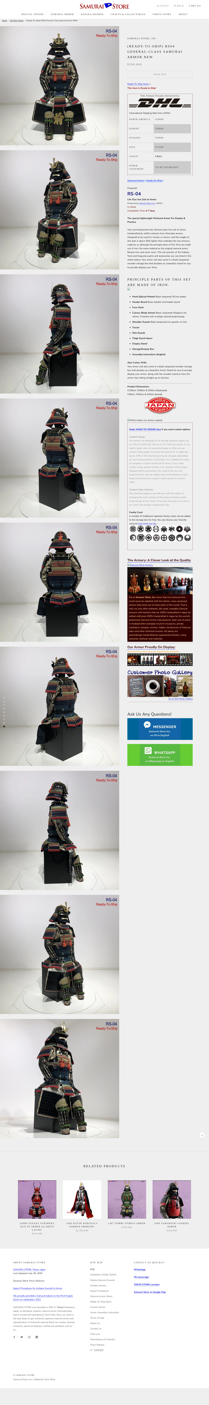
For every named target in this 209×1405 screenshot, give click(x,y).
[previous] (10, 1204)
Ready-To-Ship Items (138, 84)
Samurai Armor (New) (101, 1296)
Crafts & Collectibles (128, 14)
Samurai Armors (135, 180)
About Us (95, 1323)
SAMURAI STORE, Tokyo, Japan (29, 1269)
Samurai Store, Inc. (147, 203)
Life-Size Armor (17, 20)
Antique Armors (98, 1285)
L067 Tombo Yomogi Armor (126, 1223)
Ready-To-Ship (154, 180)
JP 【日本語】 (97, 1350)
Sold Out (159, 74)
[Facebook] (14, 1337)
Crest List (95, 1334)
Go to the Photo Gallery (180, 698)
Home (4, 20)
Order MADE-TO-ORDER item (145, 429)
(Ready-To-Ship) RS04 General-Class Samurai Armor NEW (52, 20)
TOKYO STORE (162, 14)
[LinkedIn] (37, 1337)
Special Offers (32, 14)
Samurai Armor (62, 14)
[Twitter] (22, 1337)
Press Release (97, 1344)
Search (179, 6)
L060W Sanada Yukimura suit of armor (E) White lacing (37, 1226)
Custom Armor (97, 1307)
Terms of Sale (97, 1317)
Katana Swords (92, 14)
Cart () (195, 6)
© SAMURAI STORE (24, 1375)
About (183, 14)
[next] (198, 1204)
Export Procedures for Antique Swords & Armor (37, 1288)
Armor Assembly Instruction (104, 1312)
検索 (92, 1269)
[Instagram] (29, 1337)
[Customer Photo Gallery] (160, 683)
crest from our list (147, 523)
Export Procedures (99, 1290)
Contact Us (95, 1328)
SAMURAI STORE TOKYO (103, 1274)
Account (163, 6)
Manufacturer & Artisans (102, 1339)
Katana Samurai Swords (102, 1280)
